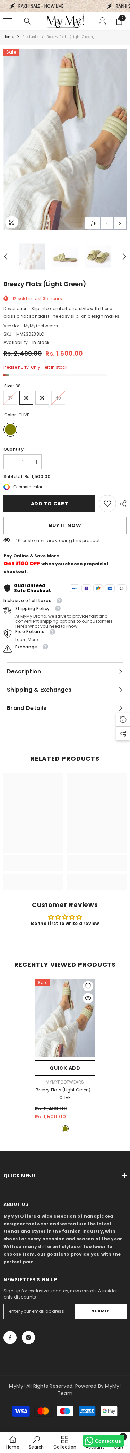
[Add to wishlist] (88, 986)
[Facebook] (10, 1337)
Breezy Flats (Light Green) (65, 1093)
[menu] (7, 21)
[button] (107, 223)
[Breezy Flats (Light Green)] (65, 1018)
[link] (107, 503)
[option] (65, 139)
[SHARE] (121, 504)
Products (30, 36)
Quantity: (14, 449)
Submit (100, 1311)
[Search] (27, 21)
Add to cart (49, 503)
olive (65, 1128)
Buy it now (65, 525)
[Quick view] (88, 998)
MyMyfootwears (41, 326)
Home (8, 36)
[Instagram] (28, 1337)
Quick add (65, 1068)
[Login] (102, 21)
